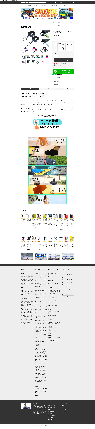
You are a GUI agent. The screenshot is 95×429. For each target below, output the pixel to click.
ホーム (22, 5)
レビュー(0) (65, 88)
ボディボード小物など (57, 25)
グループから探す (35, 5)
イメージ (47, 88)
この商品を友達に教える (57, 81)
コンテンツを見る (42, 5)
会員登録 (61, 2)
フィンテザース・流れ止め (64, 25)
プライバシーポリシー (52, 413)
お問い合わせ (65, 5)
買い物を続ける (56, 84)
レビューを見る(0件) (57, 77)
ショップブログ (50, 417)
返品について (56, 64)
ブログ (60, 5)
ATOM (51, 419)
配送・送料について (51, 407)
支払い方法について (51, 405)
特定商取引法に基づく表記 (57, 65)
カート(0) (72, 2)
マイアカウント (64, 403)
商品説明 (29, 88)
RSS (49, 419)
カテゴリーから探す (28, 5)
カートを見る (64, 409)
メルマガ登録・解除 (54, 5)
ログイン (66, 2)
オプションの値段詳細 (60, 63)
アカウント (55, 2)
